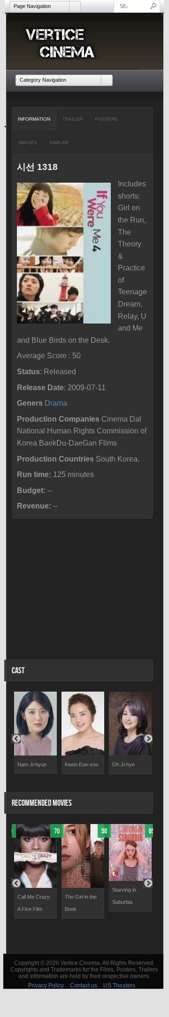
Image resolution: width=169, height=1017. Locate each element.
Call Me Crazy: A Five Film (34, 903)
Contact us (83, 985)
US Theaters (119, 985)
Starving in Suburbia (124, 896)
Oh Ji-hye (123, 764)
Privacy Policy (46, 985)
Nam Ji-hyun (31, 764)
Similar (59, 142)
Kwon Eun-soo (81, 764)
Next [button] (148, 738)
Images (27, 142)
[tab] (34, 119)
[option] (35, 733)
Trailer (72, 119)
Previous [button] (16, 738)
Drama (56, 403)
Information (34, 119)
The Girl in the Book (81, 903)
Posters (106, 119)
